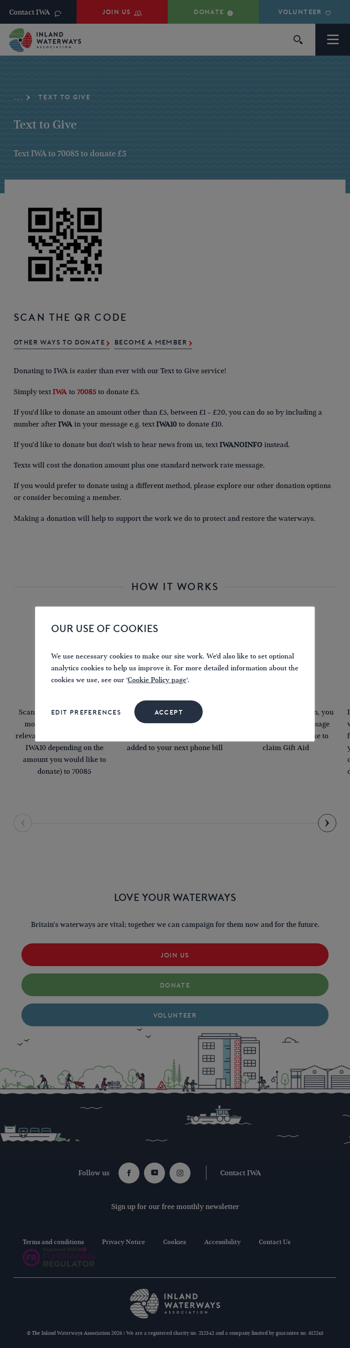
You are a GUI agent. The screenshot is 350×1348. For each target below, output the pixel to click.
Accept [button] (168, 712)
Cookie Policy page (157, 680)
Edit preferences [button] (86, 712)
